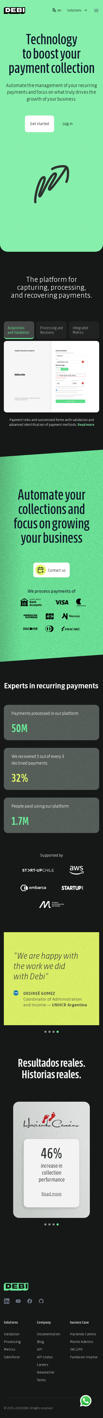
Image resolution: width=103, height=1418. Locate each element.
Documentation (48, 1333)
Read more (86, 424)
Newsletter (46, 1371)
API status (45, 1356)
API (39, 1349)
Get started (39, 123)
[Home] (14, 10)
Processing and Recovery (51, 330)
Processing (12, 1341)
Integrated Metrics (80, 330)
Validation (11, 1333)
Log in (68, 123)
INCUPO (76, 1349)
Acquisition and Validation (18, 330)
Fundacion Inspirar (84, 1356)
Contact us (57, 570)
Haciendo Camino (83, 1333)
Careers (42, 1364)
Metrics (9, 1349)
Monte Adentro (81, 1341)
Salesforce (12, 1356)
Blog (40, 1341)
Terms (41, 1379)
